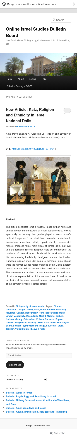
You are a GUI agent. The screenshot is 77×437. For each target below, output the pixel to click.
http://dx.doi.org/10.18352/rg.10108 (30, 148)
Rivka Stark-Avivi (47, 322)
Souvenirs (51, 325)
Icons (41, 312)
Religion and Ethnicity (26, 322)
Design (21, 309)
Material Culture (55, 316)
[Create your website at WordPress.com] (38, 4)
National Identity (14, 319)
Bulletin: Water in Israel (19, 392)
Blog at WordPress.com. (38, 425)
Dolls (36, 309)
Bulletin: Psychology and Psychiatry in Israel (31, 396)
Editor (44, 78)
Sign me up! (15, 364)
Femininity (61, 309)
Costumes (11, 309)
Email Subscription (17, 340)
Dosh (43, 309)
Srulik (61, 325)
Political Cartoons (45, 319)
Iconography (31, 312)
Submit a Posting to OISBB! (20, 86)
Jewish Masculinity (15, 316)
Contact (32, 78)
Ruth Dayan (63, 322)
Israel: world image (55, 312)
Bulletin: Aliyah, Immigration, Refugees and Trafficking (36, 411)
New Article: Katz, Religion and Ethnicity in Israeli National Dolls (30, 115)
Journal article (37, 306)
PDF (52, 148)
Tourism (10, 328)
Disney (29, 309)
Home (10, 78)
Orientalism (29, 319)
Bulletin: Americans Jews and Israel (26, 408)
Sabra (9, 325)
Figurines (10, 312)
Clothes (58, 306)
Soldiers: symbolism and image (29, 325)
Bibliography (22, 306)
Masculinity (32, 316)
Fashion (51, 309)
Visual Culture (22, 328)
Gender (20, 312)
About (21, 78)
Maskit (42, 316)
